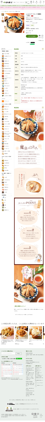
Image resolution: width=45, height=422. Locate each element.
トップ (2, 11)
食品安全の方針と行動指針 (19, 415)
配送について (37, 371)
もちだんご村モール (22, 414)
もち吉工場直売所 (15, 414)
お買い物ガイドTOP (38, 367)
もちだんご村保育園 (4, 415)
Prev (1, 334)
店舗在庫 (39, 37)
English (28, 3)
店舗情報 (31, 3)
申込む (18, 353)
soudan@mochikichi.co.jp (30, 390)
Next (44, 334)
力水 (25, 415)
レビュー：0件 (34, 22)
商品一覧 (6, 11)
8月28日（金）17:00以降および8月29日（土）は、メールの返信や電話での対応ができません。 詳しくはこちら (22, 5)
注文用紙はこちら (29, 363)
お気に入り (40, 3)
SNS (33, 2)
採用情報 (10, 414)
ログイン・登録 (36, 3)
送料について (41, 40)
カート (43, 3)
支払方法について (38, 370)
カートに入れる (31, 36)
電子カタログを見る (38, 376)
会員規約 (10, 415)
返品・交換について (38, 372)
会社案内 (2, 414)
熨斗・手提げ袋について (39, 375)
